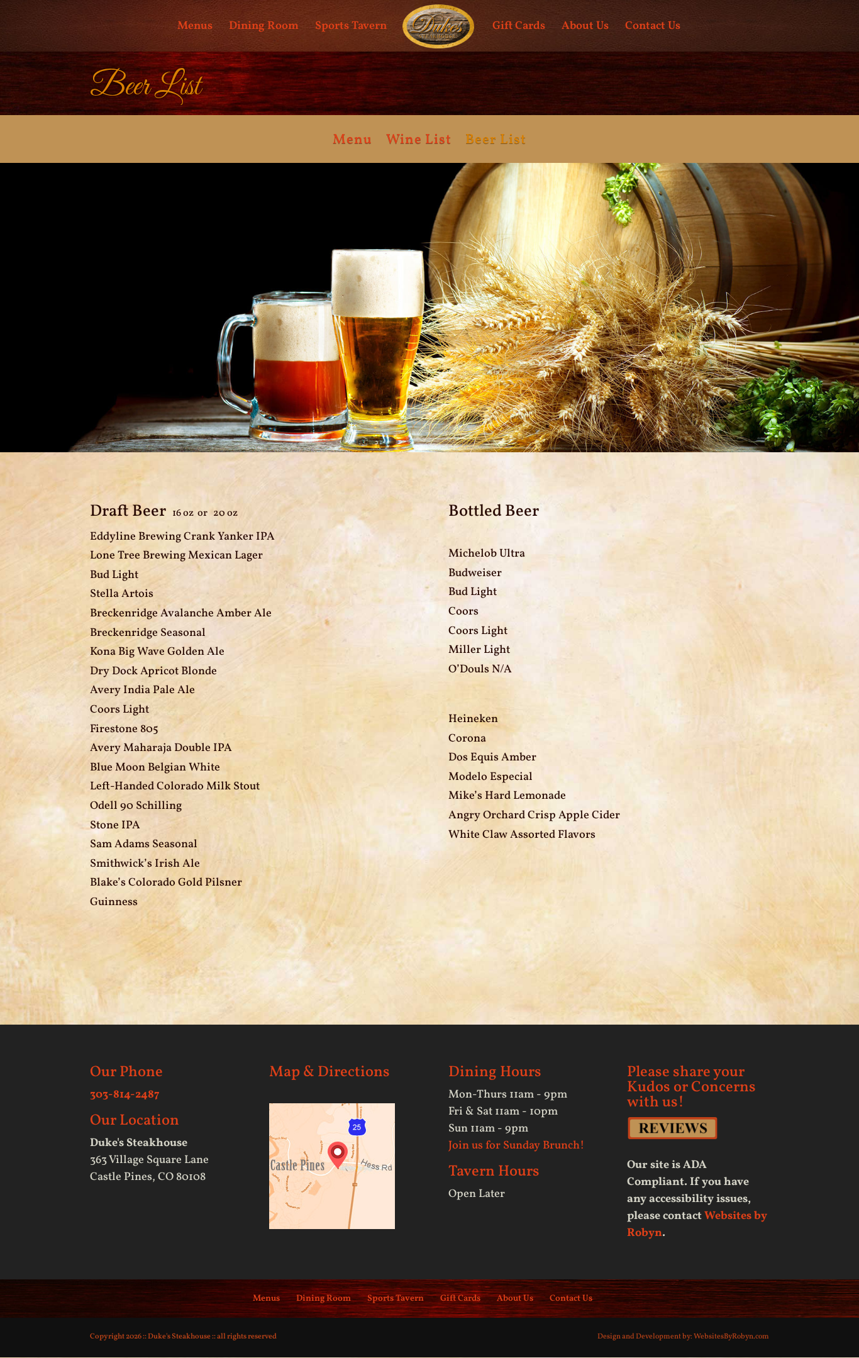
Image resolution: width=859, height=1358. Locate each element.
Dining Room (264, 28)
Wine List (419, 143)
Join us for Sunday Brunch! (516, 1146)
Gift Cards (518, 28)
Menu (352, 143)
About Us (585, 28)
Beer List (495, 143)
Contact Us (652, 28)
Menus (195, 28)
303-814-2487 (125, 1095)
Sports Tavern (351, 28)
